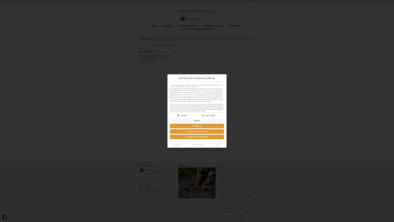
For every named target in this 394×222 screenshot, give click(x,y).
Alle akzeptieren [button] (197, 126)
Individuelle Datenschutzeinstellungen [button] (197, 137)
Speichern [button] (197, 120)
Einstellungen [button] (173, 99)
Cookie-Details (177, 144)
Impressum (218, 144)
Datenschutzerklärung (187, 96)
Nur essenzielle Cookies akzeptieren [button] (197, 131)
